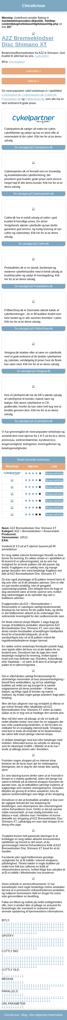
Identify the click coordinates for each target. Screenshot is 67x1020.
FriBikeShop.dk (34, 99)
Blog (24, 1014)
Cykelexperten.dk (32, 94)
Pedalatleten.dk (11, 99)
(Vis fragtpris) (17, 61)
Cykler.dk (50, 94)
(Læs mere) (42, 56)
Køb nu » (33, 81)
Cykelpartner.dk (11, 94)
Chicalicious (33, 5)
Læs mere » (33, 71)
